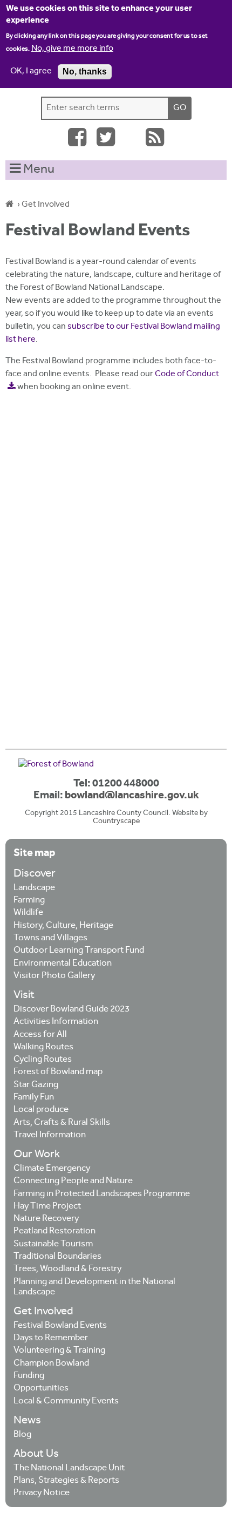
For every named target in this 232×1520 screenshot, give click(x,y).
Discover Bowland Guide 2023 (71, 1009)
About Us (36, 1454)
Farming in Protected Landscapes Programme (101, 1194)
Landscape (34, 888)
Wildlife (28, 913)
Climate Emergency (51, 1169)
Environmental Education (62, 964)
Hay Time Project (47, 1206)
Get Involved (46, 205)
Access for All (40, 1035)
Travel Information (49, 1135)
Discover (34, 874)
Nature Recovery (46, 1219)
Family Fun (33, 1097)
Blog (22, 1435)
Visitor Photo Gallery (54, 976)
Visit (24, 995)
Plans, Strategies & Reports (66, 1481)
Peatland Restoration (54, 1231)
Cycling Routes (42, 1060)
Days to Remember (50, 1338)
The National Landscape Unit (69, 1468)
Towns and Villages (50, 938)
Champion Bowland (51, 1364)
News (27, 1421)
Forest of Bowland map (58, 1072)
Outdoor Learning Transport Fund (78, 951)
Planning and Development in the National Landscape (94, 1287)
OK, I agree (31, 71)
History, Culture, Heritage (63, 926)
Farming (29, 900)
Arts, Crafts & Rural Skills (61, 1123)
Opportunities (41, 1388)
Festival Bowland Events (60, 1326)
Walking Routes (43, 1047)
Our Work (36, 1155)
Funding (28, 1376)
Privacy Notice (41, 1493)
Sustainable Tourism (53, 1244)
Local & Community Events (66, 1401)
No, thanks (85, 71)
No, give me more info (72, 49)
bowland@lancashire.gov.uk (132, 796)
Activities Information (55, 1022)
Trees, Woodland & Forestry (67, 1269)
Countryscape (116, 821)
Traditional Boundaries (57, 1257)
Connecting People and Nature (73, 1181)
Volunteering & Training (59, 1351)
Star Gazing (35, 1085)
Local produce (41, 1110)
